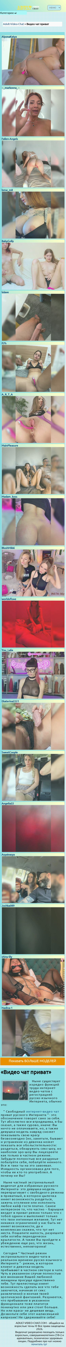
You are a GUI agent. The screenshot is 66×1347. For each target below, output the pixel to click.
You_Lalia (7, 650)
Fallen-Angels (10, 138)
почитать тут (39, 1344)
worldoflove (9, 598)
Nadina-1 (7, 1007)
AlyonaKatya (9, 36)
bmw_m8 (7, 189)
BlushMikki (8, 547)
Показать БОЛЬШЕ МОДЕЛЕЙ (32, 1061)
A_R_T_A (7, 394)
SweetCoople (10, 752)
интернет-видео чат (42, 1111)
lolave (5, 292)
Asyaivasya (8, 854)
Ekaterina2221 (10, 701)
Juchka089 (8, 905)
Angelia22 (8, 803)
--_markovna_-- (11, 87)
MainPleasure (10, 445)
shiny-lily (7, 956)
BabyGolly (8, 241)
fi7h (4, 343)
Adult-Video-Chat (13, 23)
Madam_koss (9, 496)
